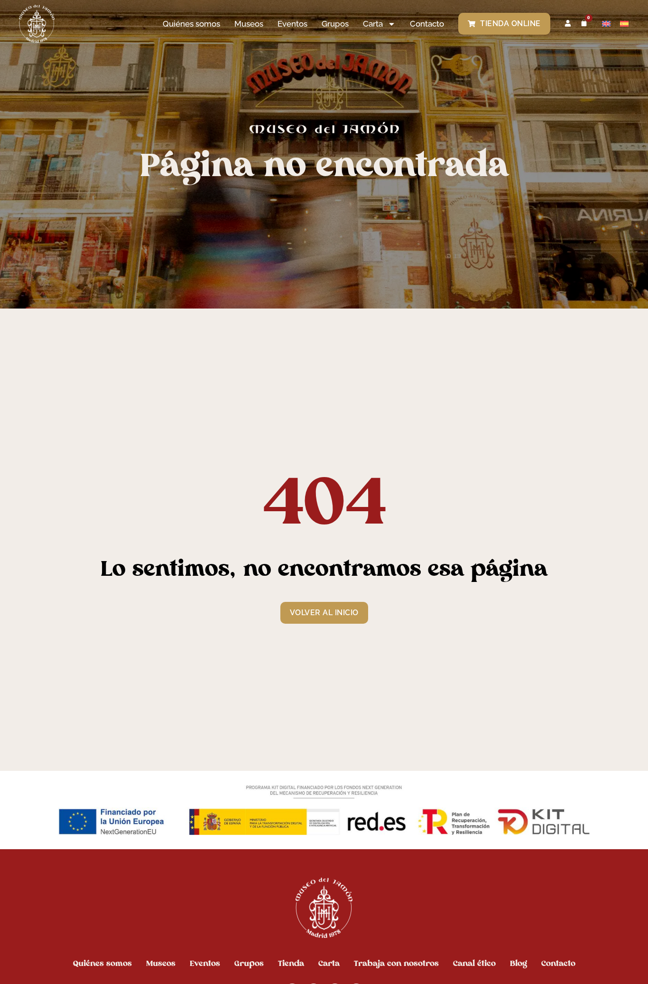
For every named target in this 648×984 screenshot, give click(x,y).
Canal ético (474, 963)
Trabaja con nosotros (396, 963)
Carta (329, 963)
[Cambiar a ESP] (624, 23)
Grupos (335, 23)
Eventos (292, 23)
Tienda (291, 963)
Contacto (427, 23)
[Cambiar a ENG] (606, 23)
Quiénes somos (191, 23)
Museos (248, 23)
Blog (518, 963)
